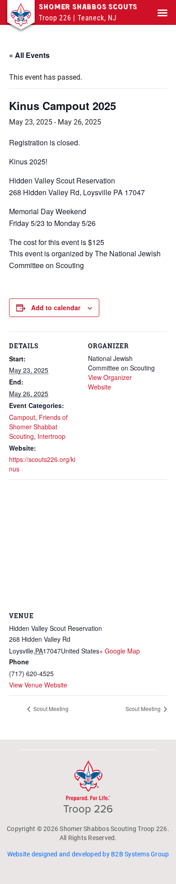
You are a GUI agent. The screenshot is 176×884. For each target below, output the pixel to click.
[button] (162, 13)
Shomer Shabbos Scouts (88, 7)
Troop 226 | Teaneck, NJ (77, 18)
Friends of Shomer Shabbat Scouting (38, 427)
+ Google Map (119, 650)
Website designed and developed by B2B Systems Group (88, 854)
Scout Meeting (50, 708)
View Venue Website (38, 684)
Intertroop (51, 436)
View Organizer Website (110, 382)
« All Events (29, 55)
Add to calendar (55, 307)
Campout (22, 417)
